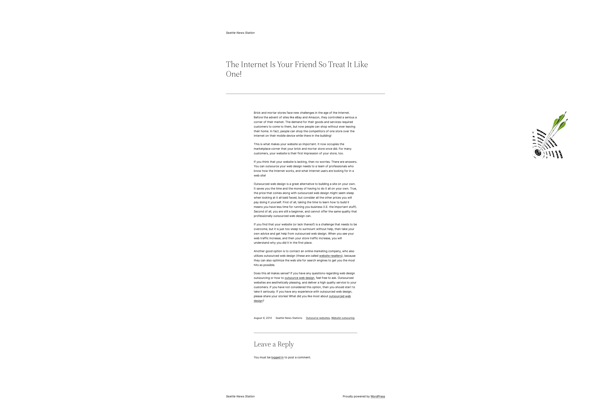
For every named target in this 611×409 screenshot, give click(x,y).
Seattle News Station (240, 32)
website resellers (330, 255)
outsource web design (299, 278)
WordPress (378, 396)
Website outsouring (343, 317)
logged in (277, 357)
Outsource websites (318, 317)
